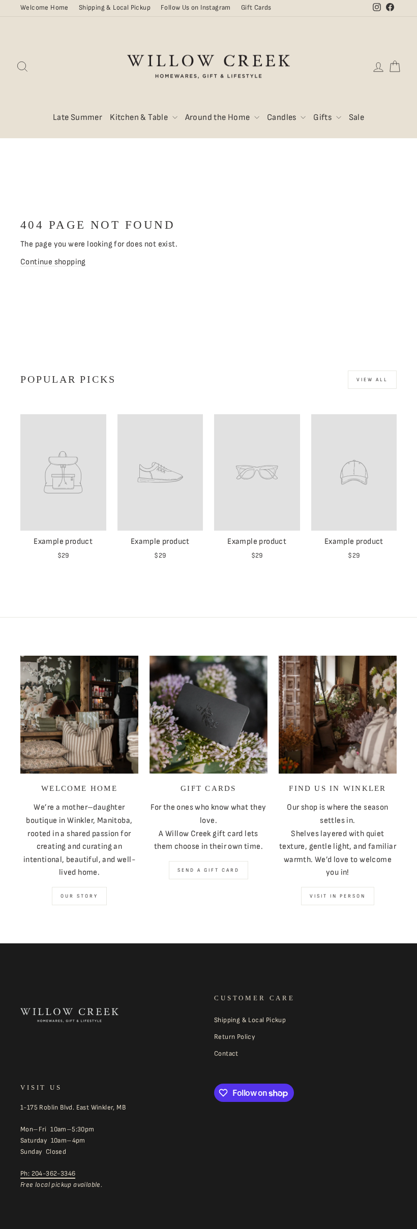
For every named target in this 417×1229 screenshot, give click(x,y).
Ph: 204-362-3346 (47, 1174)
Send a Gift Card (208, 870)
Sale (357, 117)
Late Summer (77, 117)
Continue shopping (53, 262)
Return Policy (234, 1037)
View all (372, 380)
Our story (79, 896)
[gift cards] (208, 715)
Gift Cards (256, 8)
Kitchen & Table (139, 117)
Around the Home (218, 117)
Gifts (323, 117)
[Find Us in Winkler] (338, 715)
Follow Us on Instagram (196, 8)
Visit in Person (338, 896)
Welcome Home (44, 8)
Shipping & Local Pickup (115, 8)
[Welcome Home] (79, 715)
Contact (226, 1054)
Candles (282, 117)
